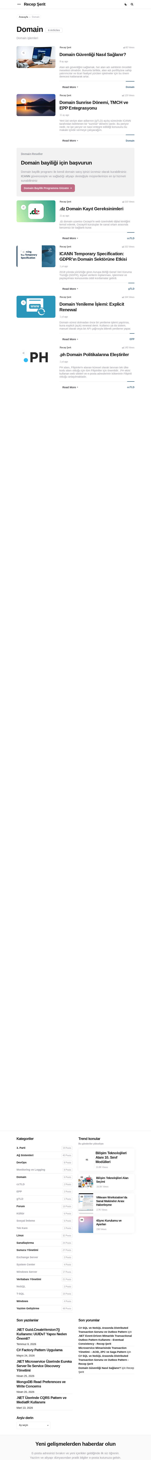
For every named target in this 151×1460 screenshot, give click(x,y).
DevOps (44, 1162)
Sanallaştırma (44, 1242)
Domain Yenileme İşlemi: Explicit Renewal (91, 307)
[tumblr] (34, 68)
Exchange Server (44, 1257)
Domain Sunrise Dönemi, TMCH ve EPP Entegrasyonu (93, 105)
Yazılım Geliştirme (44, 1308)
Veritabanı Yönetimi (44, 1279)
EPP (132, 339)
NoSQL (44, 1286)
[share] (23, 53)
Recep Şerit (34, 4)
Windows (44, 1301)
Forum (44, 1206)
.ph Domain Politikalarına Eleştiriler (94, 354)
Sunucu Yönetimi (44, 1250)
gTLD (131, 289)
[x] (28, 68)
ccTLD (130, 238)
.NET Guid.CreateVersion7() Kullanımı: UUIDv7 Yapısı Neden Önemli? (42, 1334)
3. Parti (44, 1147)
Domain (130, 87)
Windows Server (44, 1271)
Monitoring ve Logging (44, 1169)
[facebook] (31, 68)
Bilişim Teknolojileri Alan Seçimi (112, 1179)
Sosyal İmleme (44, 1220)
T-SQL (44, 1293)
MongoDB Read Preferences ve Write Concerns (41, 1384)
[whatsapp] (44, 68)
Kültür (44, 1213)
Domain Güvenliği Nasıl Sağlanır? (92, 54)
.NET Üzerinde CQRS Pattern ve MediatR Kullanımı (41, 1400)
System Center (44, 1264)
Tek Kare (44, 1228)
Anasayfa (23, 17)
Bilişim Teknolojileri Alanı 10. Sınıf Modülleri (111, 1157)
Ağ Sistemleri (44, 1155)
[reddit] (36, 68)
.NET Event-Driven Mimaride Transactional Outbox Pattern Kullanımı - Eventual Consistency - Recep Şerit (105, 1339)
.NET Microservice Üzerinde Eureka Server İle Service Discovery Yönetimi (44, 1365)
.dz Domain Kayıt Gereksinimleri (91, 208)
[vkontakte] (41, 68)
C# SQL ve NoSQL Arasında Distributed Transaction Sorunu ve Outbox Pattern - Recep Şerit (103, 1359)
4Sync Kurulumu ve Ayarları (109, 1222)
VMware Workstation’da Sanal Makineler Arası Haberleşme (111, 1201)
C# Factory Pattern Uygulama (39, 1350)
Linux (44, 1235)
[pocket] (39, 68)
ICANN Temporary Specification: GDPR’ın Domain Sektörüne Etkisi (93, 256)
